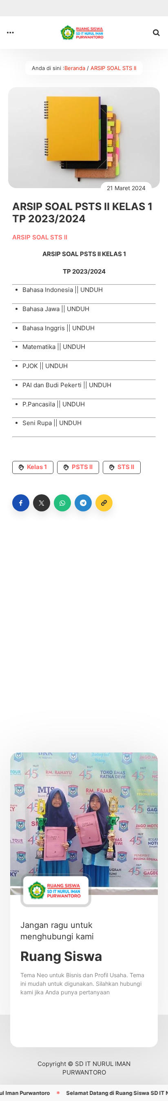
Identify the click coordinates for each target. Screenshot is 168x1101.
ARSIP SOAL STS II (113, 68)
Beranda (74, 68)
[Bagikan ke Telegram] (83, 502)
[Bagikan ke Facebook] (20, 502)
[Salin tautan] (104, 502)
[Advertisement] (84, 616)
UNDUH (91, 290)
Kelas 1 (37, 467)
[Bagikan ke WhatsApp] (62, 502)
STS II (125, 467)
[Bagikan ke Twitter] (41, 502)
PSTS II (82, 467)
